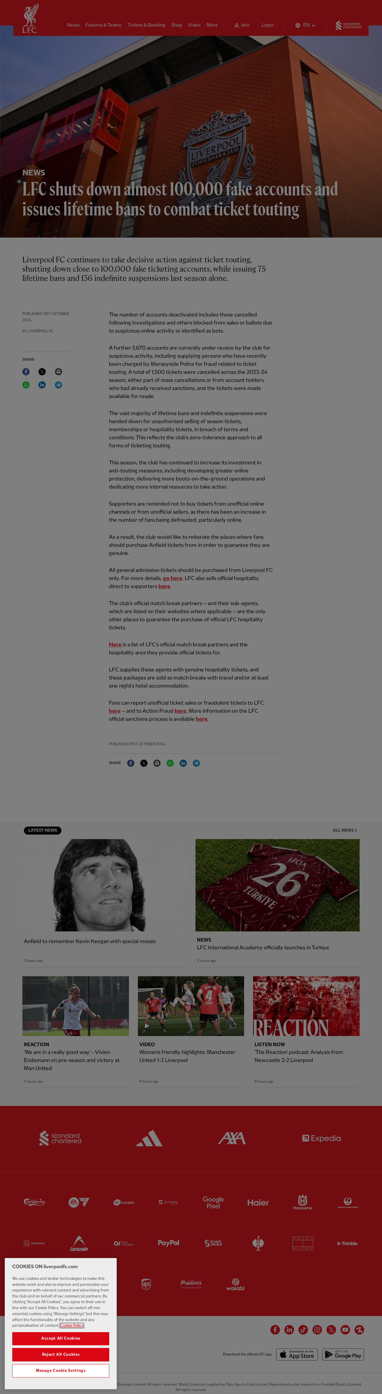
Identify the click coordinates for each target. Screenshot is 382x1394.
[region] (61, 1323)
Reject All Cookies (61, 1354)
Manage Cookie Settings (60, 1371)
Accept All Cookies (60, 1338)
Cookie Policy (72, 1325)
